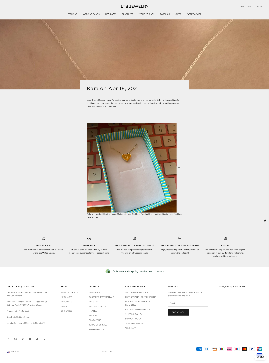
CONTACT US (95, 320)
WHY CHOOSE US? (97, 306)
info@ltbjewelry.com (22, 317)
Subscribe (178, 312)
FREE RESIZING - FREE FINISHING (140, 297)
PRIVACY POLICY (133, 319)
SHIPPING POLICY (133, 314)
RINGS (64, 306)
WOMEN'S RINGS (147, 14)
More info (160, 271)
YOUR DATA (130, 328)
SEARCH (93, 315)
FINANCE (93, 311)
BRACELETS (127, 14)
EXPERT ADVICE (193, 14)
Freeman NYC (239, 286)
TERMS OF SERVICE (98, 325)
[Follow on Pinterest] (22, 339)
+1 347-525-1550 (21, 311)
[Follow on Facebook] (8, 339)
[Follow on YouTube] (30, 339)
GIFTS (178, 14)
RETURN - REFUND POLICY (137, 309)
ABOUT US (94, 301)
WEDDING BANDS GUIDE (136, 292)
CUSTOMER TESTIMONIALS (101, 297)
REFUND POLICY (96, 329)
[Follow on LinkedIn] (44, 339)
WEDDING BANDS (91, 14)
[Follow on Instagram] (15, 339)
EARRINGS (165, 14)
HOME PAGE (94, 292)
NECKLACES (110, 14)
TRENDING (72, 14)
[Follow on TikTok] (37, 339)
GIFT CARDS (66, 311)
